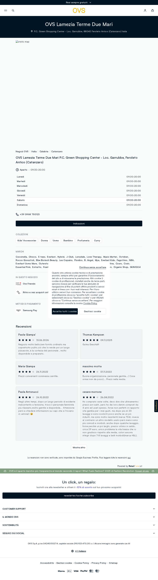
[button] (156, 406)
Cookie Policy (82, 563)
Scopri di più (142, 471)
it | (80, 551)
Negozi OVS (22, 151)
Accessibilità (47, 563)
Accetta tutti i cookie (65, 311)
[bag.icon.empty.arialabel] (152, 10)
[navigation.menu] (5, 10)
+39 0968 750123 (30, 214)
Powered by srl (129, 466)
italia (34, 151)
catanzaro (57, 151)
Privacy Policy (99, 563)
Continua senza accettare (92, 267)
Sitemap (113, 563)
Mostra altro (79, 447)
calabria (44, 151)
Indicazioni (79, 223)
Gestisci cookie (64, 563)
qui (129, 457)
